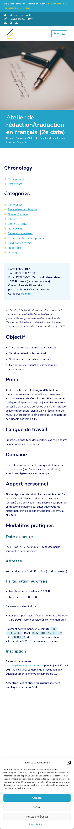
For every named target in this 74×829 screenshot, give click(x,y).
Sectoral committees (20, 233)
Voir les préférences (37, 816)
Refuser (37, 807)
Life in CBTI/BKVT (18, 224)
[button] (69, 762)
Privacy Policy (35, 824)
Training (25, 293)
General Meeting (18, 214)
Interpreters (15, 219)
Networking (15, 228)
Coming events (16, 179)
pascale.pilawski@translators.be (24, 665)
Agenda (20, 138)
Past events (15, 184)
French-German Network (22, 209)
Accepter (37, 798)
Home (9, 138)
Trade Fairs (14, 248)
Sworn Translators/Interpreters (26, 238)
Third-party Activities (20, 243)
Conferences (15, 204)
